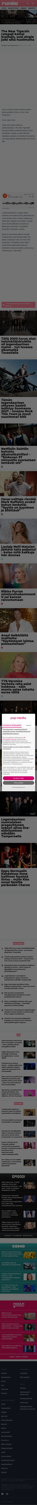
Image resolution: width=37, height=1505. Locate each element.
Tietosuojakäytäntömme (18, 787)
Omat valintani (18, 783)
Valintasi (28, 725)
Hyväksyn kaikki (18, 778)
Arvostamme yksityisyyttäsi (11, 725)
